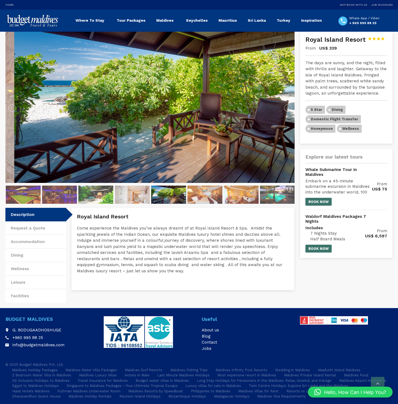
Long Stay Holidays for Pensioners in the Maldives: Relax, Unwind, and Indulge (264, 381)
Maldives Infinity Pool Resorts (241, 370)
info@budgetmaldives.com (38, 344)
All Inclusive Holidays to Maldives (41, 381)
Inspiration (311, 20)
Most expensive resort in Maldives (246, 375)
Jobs (206, 348)
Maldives (165, 20)
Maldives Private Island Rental (310, 375)
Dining (17, 255)
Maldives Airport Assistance (362, 381)
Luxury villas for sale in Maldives (213, 386)
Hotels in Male (137, 375)
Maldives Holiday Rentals (90, 396)
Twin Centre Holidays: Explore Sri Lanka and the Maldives (298, 386)
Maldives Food (356, 375)
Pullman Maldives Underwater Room (88, 391)
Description (22, 214)
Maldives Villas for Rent (258, 391)
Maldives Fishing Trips (189, 370)
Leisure (18, 282)
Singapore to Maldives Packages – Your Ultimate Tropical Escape (122, 386)
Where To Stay (90, 20)
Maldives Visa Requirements (281, 396)
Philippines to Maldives (210, 391)
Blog (206, 336)
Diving (337, 110)
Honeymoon (322, 129)
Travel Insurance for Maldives (102, 381)
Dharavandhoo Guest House (36, 396)
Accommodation (28, 241)
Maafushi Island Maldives (339, 370)
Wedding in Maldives (292, 370)
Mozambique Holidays (187, 396)
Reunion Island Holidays (140, 396)
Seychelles (197, 20)
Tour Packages (131, 20)
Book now (318, 202)
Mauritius (227, 20)
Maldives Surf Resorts (143, 370)
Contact (209, 342)
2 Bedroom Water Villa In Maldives (41, 375)
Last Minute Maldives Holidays (183, 375)
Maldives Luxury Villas (98, 375)
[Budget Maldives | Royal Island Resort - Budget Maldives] (32, 20)
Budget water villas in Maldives (162, 381)
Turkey (283, 20)
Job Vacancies (382, 4)
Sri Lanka (257, 20)
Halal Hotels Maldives (31, 391)
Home (9, 4)
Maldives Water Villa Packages (91, 370)
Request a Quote (28, 228)
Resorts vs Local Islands (307, 391)
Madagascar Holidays (231, 396)
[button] (350, 392)
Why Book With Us (353, 4)
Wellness (20, 268)
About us (210, 330)
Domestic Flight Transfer (334, 119)
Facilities (20, 295)
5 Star (316, 110)
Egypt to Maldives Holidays (35, 386)
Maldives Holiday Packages (35, 370)
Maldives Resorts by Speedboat (155, 391)
